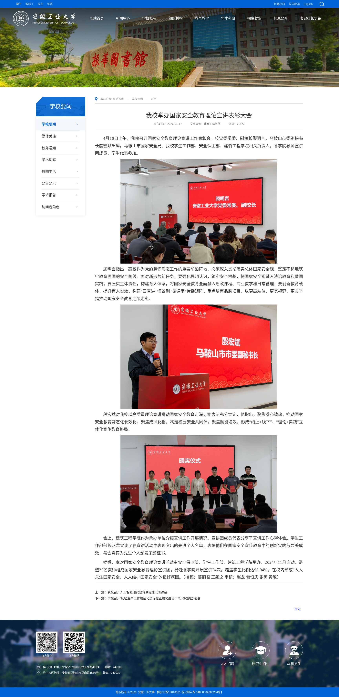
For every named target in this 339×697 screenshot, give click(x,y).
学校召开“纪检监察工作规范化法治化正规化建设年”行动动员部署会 (147, 598)
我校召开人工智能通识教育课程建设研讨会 (131, 592)
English (308, 3)
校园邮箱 (294, 3)
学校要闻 (137, 99)
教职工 (30, 3)
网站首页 (118, 99)
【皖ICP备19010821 (168, 692)
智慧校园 (279, 3)
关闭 (297, 609)
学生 (19, 3)
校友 (40, 3)
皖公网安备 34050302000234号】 (202, 692)
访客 (50, 3)
